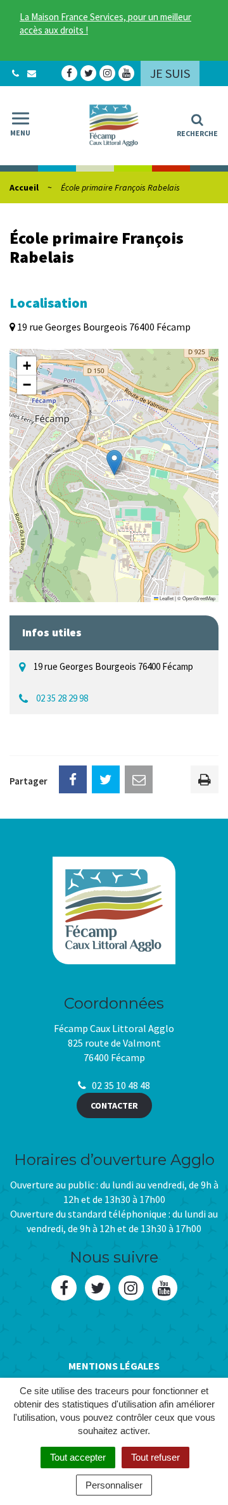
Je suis (170, 73)
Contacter (114, 1105)
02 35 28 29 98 (62, 698)
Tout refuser (155, 1457)
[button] (114, 462)
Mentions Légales (114, 1365)
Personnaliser (114, 1485)
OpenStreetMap (198, 598)
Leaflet (166, 598)
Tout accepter (78, 1457)
